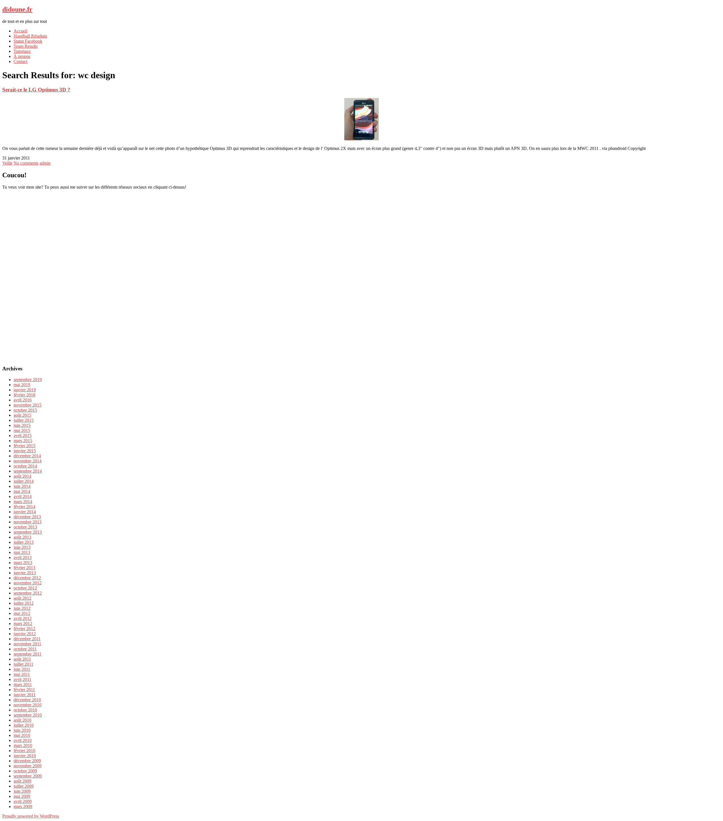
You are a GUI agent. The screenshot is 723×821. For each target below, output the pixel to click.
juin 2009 (22, 791)
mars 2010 (23, 745)
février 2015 (24, 445)
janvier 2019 (25, 389)
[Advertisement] (361, 274)
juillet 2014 (24, 481)
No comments (26, 163)
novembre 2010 (28, 704)
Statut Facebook (28, 41)
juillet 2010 (24, 725)
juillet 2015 (24, 420)
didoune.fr (17, 9)
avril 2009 (23, 801)
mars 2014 (23, 501)
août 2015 (22, 415)
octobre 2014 (25, 466)
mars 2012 (23, 623)
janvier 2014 (25, 511)
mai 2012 (22, 613)
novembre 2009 (28, 765)
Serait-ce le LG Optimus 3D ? (36, 90)
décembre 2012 (27, 577)
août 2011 (22, 659)
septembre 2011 (28, 654)
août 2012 (22, 598)
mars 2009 (23, 806)
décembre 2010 (27, 699)
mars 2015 (23, 440)
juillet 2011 (23, 664)
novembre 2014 (28, 460)
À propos (22, 56)
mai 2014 (22, 491)
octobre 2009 (25, 770)
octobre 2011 (25, 649)
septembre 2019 (28, 379)
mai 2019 (22, 384)
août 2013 (22, 537)
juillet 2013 (24, 542)
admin (45, 163)
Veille (7, 163)
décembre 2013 (27, 516)
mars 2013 (23, 562)
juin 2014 (22, 486)
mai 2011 (22, 674)
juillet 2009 (24, 786)
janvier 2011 (25, 694)
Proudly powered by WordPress (30, 816)
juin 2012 (22, 608)
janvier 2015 (25, 450)
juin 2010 (22, 730)
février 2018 (24, 394)
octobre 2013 (25, 527)
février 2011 (24, 689)
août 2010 (22, 720)
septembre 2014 (28, 471)
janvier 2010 (25, 755)
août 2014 (22, 476)
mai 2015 (22, 430)
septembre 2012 (28, 593)
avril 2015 (23, 435)
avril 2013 (23, 557)
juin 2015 (22, 425)
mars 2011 (23, 684)
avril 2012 (23, 618)
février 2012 (24, 628)
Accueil (20, 31)
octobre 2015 (25, 410)
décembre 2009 (27, 760)
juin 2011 (22, 669)
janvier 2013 (25, 572)
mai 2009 (22, 796)
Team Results (26, 46)
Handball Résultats (30, 36)
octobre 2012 (25, 588)
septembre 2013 (28, 532)
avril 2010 (23, 740)
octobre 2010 (25, 710)
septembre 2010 (28, 715)
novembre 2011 (27, 643)
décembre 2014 (27, 455)
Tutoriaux (22, 51)
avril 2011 (22, 679)
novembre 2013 (28, 521)
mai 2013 (22, 552)
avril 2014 (23, 496)
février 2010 (24, 750)
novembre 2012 (28, 582)
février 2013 (24, 567)
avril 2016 (23, 400)
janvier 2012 (25, 633)
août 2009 (22, 781)
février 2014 (24, 506)
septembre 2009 (28, 776)
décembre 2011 (27, 638)
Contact (20, 61)
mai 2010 (22, 735)
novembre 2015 (28, 405)
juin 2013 (22, 547)
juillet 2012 (24, 603)
